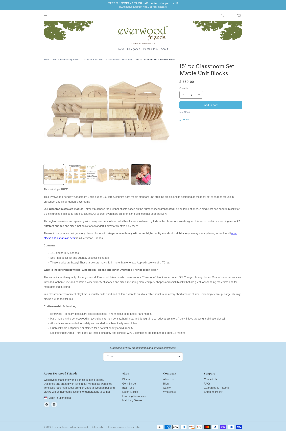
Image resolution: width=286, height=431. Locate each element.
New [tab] (121, 49)
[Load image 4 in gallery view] (119, 174)
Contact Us (210, 379)
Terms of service (116, 427)
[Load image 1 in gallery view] (54, 174)
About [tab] (164, 49)
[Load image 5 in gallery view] (141, 174)
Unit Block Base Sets (92, 59)
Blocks (126, 379)
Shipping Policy (213, 391)
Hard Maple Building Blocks (66, 59)
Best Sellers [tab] (150, 49)
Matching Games (132, 400)
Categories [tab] (133, 49)
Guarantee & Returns (216, 387)
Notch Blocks (130, 391)
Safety (167, 387)
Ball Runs (128, 387)
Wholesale (169, 391)
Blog (166, 383)
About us (168, 379)
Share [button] (186, 119)
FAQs (207, 383)
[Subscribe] (179, 357)
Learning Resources (134, 396)
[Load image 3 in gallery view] (97, 174)
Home (46, 59)
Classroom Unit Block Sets (119, 59)
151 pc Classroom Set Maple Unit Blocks (155, 59)
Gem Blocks (129, 383)
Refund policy (98, 427)
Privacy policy (134, 427)
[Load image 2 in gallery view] (76, 174)
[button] (45, 15)
